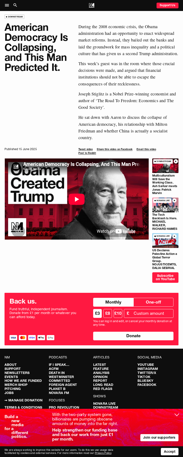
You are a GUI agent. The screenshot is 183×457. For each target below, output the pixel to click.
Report (100, 380)
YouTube (145, 364)
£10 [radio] (118, 313)
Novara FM (59, 393)
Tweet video (85, 149)
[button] (8, 5)
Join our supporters (159, 437)
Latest (99, 364)
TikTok (143, 377)
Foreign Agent (63, 385)
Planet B (57, 389)
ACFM (54, 369)
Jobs (9, 393)
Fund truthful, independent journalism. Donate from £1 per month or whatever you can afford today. (43, 313)
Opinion (100, 377)
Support (13, 369)
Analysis (101, 373)
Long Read (103, 385)
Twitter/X (146, 373)
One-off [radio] (153, 302)
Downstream (105, 407)
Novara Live (104, 403)
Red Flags (102, 389)
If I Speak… (59, 364)
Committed (59, 380)
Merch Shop (16, 385)
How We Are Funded (23, 380)
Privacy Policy (103, 453)
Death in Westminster (61, 375)
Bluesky (145, 380)
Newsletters (17, 373)
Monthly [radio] (113, 302)
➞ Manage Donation (23, 400)
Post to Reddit (87, 153)
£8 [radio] (107, 313)
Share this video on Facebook (114, 149)
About (11, 364)
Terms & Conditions (23, 407)
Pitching (13, 389)
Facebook (146, 385)
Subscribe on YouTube (165, 277)
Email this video (146, 149)
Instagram (147, 369)
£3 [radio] (97, 313)
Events (11, 377)
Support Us (167, 5)
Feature (101, 369)
